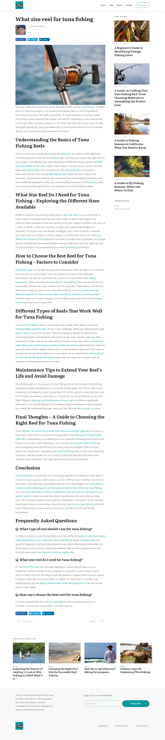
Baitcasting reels (58, 174)
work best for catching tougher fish (55, 552)
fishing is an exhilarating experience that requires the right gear (56, 430)
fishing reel (80, 434)
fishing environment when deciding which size (64, 583)
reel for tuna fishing (82, 504)
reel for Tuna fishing (65, 282)
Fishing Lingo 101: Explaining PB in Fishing (135, 670)
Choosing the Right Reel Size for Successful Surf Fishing (63, 672)
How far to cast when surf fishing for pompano (99, 670)
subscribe (136, 703)
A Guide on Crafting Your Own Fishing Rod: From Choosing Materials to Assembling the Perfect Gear (132, 86)
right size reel (70, 214)
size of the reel (31, 566)
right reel (65, 153)
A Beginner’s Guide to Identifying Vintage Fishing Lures (132, 39)
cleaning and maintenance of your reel (52, 400)
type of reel (21, 333)
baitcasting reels (30, 169)
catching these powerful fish (30, 328)
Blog (116, 206)
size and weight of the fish (86, 443)
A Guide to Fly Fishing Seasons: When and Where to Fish (132, 175)
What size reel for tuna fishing (54, 19)
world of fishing (30, 324)
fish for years (84, 408)
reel (31, 384)
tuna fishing (87, 106)
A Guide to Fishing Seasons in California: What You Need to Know (132, 132)
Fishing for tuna (23, 269)
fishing (55, 157)
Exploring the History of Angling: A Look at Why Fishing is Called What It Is (28, 673)
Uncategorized (122, 209)
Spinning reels (73, 169)
